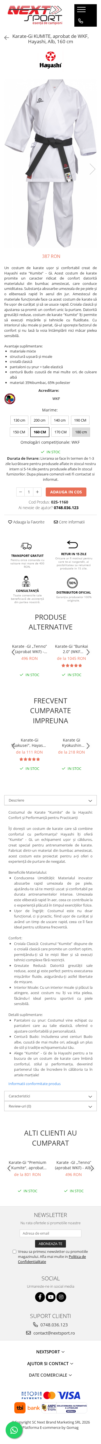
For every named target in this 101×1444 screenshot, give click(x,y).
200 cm (39, 420)
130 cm (19, 420)
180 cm (81, 431)
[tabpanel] (50, 163)
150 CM (19, 431)
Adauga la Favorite (28, 522)
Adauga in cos (66, 492)
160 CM (40, 431)
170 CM (60, 431)
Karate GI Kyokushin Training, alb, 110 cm (71, 742)
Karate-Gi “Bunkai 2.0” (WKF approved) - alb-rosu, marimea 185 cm (71, 649)
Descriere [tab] (16, 800)
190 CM (80, 420)
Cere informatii (71, 522)
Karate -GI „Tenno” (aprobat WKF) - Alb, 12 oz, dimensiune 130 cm (29, 649)
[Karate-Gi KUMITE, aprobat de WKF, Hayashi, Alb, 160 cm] (50, 163)
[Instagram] (61, 1297)
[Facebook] (40, 1297)
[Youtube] (51, 1297)
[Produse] (82, 11)
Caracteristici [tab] (19, 1096)
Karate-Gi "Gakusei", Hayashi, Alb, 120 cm (29, 742)
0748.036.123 (53, 1325)
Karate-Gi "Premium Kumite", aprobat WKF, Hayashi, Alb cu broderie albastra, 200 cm (27, 1165)
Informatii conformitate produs (34, 1083)
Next (92, 169)
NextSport (48, 1351)
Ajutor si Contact (48, 1363)
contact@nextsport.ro (53, 1333)
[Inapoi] (4, 38)
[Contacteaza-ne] (80, 21)
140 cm (60, 420)
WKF (56, 398)
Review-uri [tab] (20, 1106)
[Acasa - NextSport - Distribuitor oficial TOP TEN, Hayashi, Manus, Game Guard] (35, 15)
